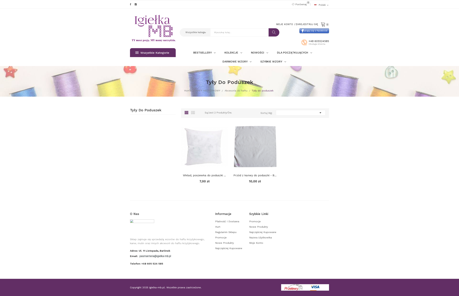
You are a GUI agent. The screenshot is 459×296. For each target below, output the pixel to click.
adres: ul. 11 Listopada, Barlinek (150, 250)
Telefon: (146, 263)
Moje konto (256, 242)
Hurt (217, 226)
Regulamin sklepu (225, 232)
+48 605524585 (319, 41)
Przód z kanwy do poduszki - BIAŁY (255, 175)
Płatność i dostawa (227, 221)
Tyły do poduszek (145, 110)
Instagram (136, 4)
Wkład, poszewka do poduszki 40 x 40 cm (204, 175)
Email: (134, 256)
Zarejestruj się (307, 24)
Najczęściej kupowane (228, 248)
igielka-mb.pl (157, 287)
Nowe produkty (224, 242)
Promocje (221, 237)
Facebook (130, 4)
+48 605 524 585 (152, 263)
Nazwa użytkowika (260, 237)
